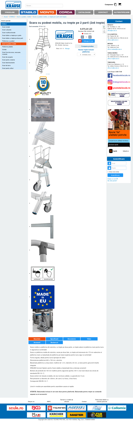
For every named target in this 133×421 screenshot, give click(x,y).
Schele (4, 49)
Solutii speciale (5, 21)
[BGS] (36, 408)
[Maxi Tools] (36, 415)
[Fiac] (97, 408)
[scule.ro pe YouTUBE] (119, 88)
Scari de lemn (6, 65)
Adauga (67, 48)
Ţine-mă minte (114, 172)
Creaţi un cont (112, 179)
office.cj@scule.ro (113, 40)
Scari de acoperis (7, 57)
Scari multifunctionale (8, 32)
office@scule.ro (112, 30)
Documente (72, 339)
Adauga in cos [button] (88, 41)
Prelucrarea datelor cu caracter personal (101, 400)
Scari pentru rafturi (7, 68)
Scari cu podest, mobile (9, 44)
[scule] (16, 408)
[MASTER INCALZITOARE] (77, 415)
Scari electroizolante (8, 63)
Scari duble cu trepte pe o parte (11, 35)
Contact (84, 401)
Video (89, 339)
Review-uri (54, 342)
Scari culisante (6, 30)
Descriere (37, 339)
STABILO (4, 24)
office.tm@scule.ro (113, 68)
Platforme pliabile (7, 47)
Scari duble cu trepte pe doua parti (12, 38)
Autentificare (115, 175)
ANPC (49, 401)
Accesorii (37, 342)
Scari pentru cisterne (8, 60)
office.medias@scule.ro (115, 49)
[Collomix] (117, 408)
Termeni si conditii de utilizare (66, 400)
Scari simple (6, 27)
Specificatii (54, 339)
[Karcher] (57, 415)
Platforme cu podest (8, 41)
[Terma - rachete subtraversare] (57, 408)
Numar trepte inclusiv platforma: (86, 51)
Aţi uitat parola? (112, 181)
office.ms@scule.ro (113, 59)
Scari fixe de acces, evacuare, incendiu (11, 53)
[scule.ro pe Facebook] (119, 75)
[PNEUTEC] (77, 408)
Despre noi (31, 401)
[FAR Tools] (97, 415)
